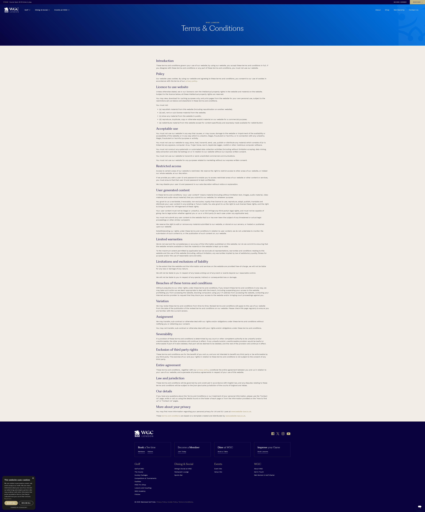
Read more (8, 499)
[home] (11, 9)
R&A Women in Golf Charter (264, 475)
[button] (417, 2)
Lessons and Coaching (143, 488)
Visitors (150, 451)
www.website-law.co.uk (241, 411)
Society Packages (141, 475)
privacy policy (191, 81)
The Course (139, 472)
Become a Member (400, 2)
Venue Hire (218, 472)
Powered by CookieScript (19, 507)
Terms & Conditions (185, 502)
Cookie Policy (172, 502)
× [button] (33, 478)
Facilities (138, 481)
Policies (137, 494)
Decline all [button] (26, 503)
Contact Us (413, 10)
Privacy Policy (161, 502)
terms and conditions (171, 416)
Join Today (182, 451)
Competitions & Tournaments (145, 478)
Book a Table (223, 451)
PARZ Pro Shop (140, 485)
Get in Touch (259, 472)
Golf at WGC (139, 469)
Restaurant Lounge (181, 472)
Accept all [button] (11, 503)
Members (141, 451)
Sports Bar (178, 475)
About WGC (258, 469)
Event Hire (218, 469)
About (378, 10)
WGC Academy (140, 491)
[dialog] (18, 493)
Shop (387, 10)
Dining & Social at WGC (183, 469)
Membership (399, 10)
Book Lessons (263, 451)
